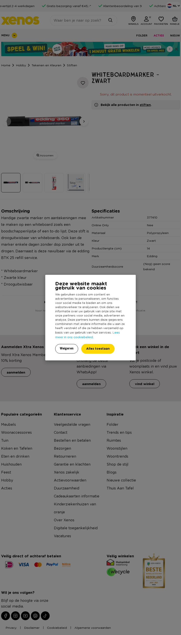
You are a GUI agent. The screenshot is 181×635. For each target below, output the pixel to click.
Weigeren (67, 348)
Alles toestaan (98, 348)
